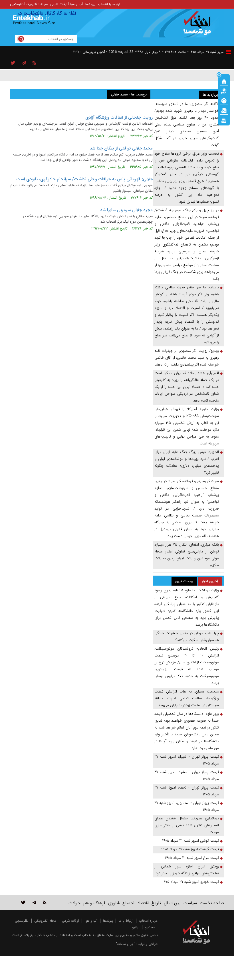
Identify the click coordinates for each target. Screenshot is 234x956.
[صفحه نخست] (224, 81)
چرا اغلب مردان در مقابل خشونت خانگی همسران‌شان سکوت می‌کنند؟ (186, 636)
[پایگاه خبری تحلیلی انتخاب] (199, 26)
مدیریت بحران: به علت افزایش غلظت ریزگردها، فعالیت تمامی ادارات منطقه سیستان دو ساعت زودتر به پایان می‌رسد (186, 698)
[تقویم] (224, 110)
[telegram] (24, 63)
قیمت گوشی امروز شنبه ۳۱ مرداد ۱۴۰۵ (190, 841)
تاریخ (156, 903)
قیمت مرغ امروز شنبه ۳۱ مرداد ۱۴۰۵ (192, 858)
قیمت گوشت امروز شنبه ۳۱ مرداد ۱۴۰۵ (190, 849)
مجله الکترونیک (37, 4)
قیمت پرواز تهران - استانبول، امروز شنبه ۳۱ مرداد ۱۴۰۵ (186, 806)
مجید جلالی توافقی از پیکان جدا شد (121, 148)
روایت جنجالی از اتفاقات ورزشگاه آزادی (119, 117)
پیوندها (90, 4)
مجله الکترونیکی (45, 920)
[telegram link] (34, 902)
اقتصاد (143, 903)
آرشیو (135, 927)
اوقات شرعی (58, 4)
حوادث (74, 903)
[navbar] (228, 51)
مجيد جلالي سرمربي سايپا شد (126, 210)
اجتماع (128, 903)
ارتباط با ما (126, 920)
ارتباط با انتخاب (109, 4)
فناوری (114, 903)
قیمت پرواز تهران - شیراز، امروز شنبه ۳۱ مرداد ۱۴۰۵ (186, 760)
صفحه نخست (212, 903)
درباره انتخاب (148, 920)
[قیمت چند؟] (224, 90)
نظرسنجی (16, 4)
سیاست (190, 903)
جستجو (150, 927)
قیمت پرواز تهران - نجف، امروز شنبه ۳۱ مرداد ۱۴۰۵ (186, 791)
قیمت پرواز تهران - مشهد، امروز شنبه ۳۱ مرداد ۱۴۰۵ (186, 775)
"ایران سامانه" (125, 944)
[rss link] (45, 902)
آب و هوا (76, 4)
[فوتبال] (224, 100)
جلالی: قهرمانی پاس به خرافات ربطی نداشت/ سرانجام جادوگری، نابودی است (84, 179)
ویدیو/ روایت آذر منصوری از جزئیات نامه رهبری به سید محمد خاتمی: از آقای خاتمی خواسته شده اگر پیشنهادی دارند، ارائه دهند (186, 358)
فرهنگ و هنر (94, 903)
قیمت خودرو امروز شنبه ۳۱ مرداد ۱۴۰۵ (190, 882)
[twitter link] (23, 902)
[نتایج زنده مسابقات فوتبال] (224, 119)
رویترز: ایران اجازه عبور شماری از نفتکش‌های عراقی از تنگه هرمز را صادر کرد (186, 869)
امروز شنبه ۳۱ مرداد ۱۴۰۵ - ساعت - (193, 52)
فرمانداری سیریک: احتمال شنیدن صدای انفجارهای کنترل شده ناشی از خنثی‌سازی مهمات (186, 825)
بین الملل (172, 903)
